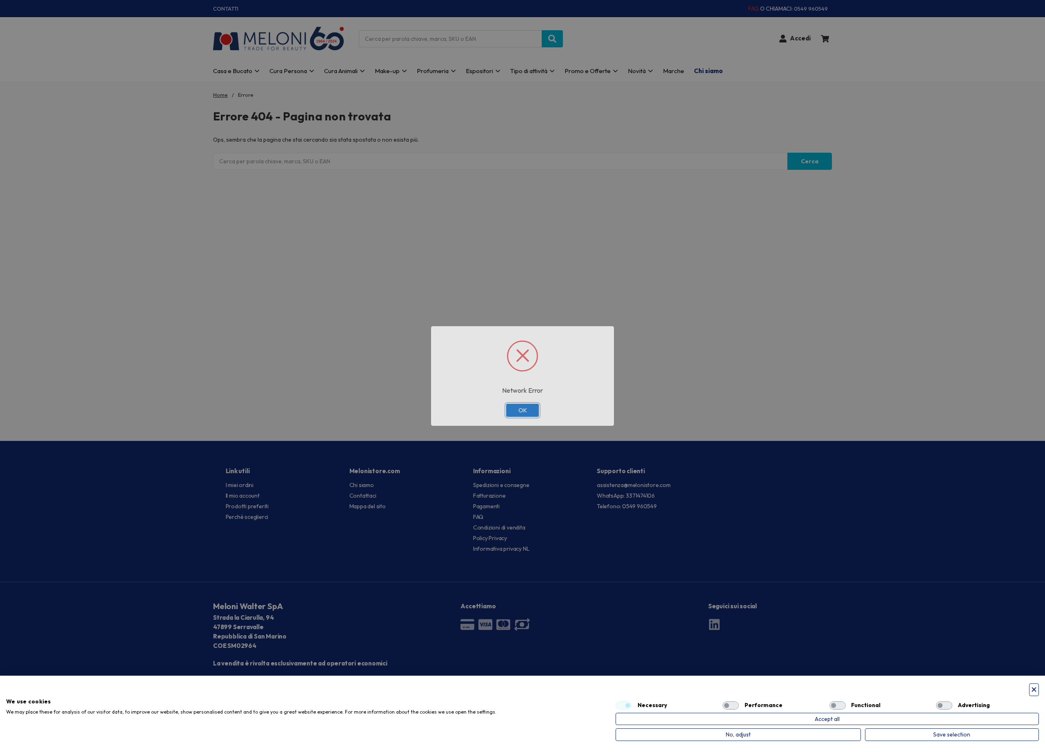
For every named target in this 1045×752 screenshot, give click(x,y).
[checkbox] (624, 705)
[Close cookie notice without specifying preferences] (1034, 689)
